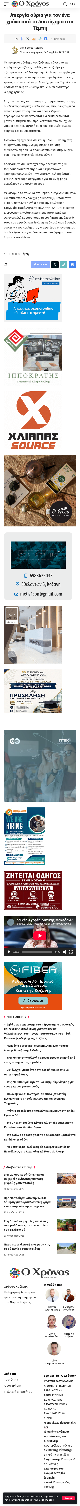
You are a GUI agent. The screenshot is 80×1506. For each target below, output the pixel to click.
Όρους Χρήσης (46, 1500)
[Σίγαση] (65, 952)
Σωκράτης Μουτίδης (69, 1308)
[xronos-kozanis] (30, 4)
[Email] (33, 39)
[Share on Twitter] (27, 39)
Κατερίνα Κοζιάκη (69, 1335)
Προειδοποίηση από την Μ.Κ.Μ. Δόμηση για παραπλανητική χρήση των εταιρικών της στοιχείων (27, 1202)
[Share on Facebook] (21, 39)
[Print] (45, 39)
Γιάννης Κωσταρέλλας (52, 1308)
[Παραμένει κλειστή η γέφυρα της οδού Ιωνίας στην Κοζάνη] (66, 1248)
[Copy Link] (39, 39)
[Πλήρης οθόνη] (71, 952)
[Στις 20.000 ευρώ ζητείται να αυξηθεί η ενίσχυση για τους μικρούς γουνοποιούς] (66, 1178)
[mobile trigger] (7, 4)
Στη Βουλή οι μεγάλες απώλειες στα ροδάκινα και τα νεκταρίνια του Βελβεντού (26, 1225)
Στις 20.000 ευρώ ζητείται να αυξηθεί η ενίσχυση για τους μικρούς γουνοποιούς (24, 1179)
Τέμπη (25, 254)
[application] (40, 936)
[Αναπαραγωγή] (9, 952)
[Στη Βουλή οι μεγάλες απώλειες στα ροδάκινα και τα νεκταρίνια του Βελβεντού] (66, 1225)
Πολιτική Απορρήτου (19, 1500)
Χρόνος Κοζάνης (34, 48)
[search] (65, 4)
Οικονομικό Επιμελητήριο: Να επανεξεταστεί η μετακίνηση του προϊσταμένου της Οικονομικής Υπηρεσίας (35, 1098)
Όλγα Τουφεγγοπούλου (54, 1362)
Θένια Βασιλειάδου (51, 1335)
